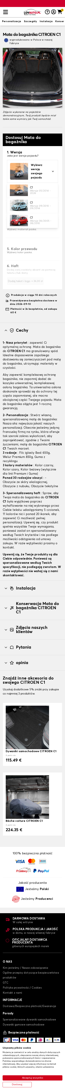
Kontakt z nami (12, 993)
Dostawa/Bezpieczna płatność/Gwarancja (29, 1006)
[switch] (12, 21)
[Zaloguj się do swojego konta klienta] (53, 12)
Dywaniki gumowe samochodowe (24, 1024)
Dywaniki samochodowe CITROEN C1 (31, 751)
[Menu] (12, 12)
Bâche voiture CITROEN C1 (24, 821)
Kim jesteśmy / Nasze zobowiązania (25, 968)
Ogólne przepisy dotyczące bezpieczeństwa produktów (31, 975)
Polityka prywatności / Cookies (22, 987)
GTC (5, 982)
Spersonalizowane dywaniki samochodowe (29, 1019)
